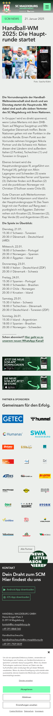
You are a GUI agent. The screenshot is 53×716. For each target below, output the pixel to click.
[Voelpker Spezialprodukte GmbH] (45, 520)
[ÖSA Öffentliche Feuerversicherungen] (8, 505)
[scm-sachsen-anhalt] (26, 8)
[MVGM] (45, 491)
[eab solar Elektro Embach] (8, 462)
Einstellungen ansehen (26, 705)
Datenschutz (28, 711)
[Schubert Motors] (26, 505)
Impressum (39, 711)
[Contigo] (45, 447)
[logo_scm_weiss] (6, 7)
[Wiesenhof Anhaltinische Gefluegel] (26, 534)
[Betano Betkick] (8, 447)
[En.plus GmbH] (45, 462)
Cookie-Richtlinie (16, 711)
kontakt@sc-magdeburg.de (16, 624)
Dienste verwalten (26, 681)
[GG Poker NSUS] (26, 476)
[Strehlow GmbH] (8, 520)
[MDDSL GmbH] (26, 491)
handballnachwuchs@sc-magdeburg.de (22, 640)
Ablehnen (26, 697)
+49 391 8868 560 (11, 629)
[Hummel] (40, 419)
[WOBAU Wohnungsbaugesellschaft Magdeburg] (45, 534)
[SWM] (40, 434)
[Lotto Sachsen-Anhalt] (45, 476)
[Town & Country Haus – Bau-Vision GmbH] (26, 520)
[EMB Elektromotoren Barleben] (26, 462)
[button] (48, 652)
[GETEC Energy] (12, 419)
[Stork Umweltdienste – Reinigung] (45, 505)
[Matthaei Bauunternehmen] (8, 491)
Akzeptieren (26, 689)
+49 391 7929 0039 (12, 644)
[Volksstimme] (8, 534)
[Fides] (8, 476)
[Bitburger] (26, 447)
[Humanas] (12, 434)
